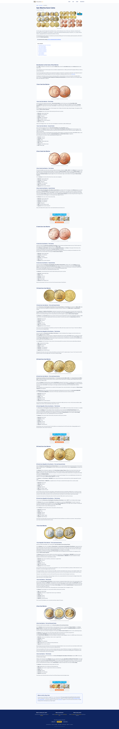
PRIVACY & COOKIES (54, 724)
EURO (69, 1)
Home (37, 5)
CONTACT (71, 724)
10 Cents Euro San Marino (42, 49)
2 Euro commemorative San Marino (54, 39)
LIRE (73, 1)
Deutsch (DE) (65, 721)
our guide (55, 714)
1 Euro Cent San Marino (42, 46)
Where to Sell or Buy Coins (42, 55)
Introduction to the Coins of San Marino (44, 45)
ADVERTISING (64, 724)
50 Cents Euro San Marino (42, 51)
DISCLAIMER (60, 724)
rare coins (73, 74)
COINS (77, 1)
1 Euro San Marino (41, 52)
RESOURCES (82, 1)
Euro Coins (41, 5)
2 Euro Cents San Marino (42, 47)
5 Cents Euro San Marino (42, 48)
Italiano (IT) (53, 721)
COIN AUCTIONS (48, 724)
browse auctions (78, 714)
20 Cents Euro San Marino (42, 50)
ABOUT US (68, 724)
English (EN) (59, 721)
